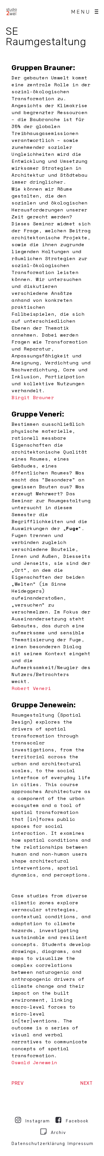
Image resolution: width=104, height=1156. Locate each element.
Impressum (81, 1143)
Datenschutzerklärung (38, 1143)
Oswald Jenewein (34, 1062)
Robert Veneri (31, 688)
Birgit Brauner (33, 397)
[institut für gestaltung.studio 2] (11, 11)
